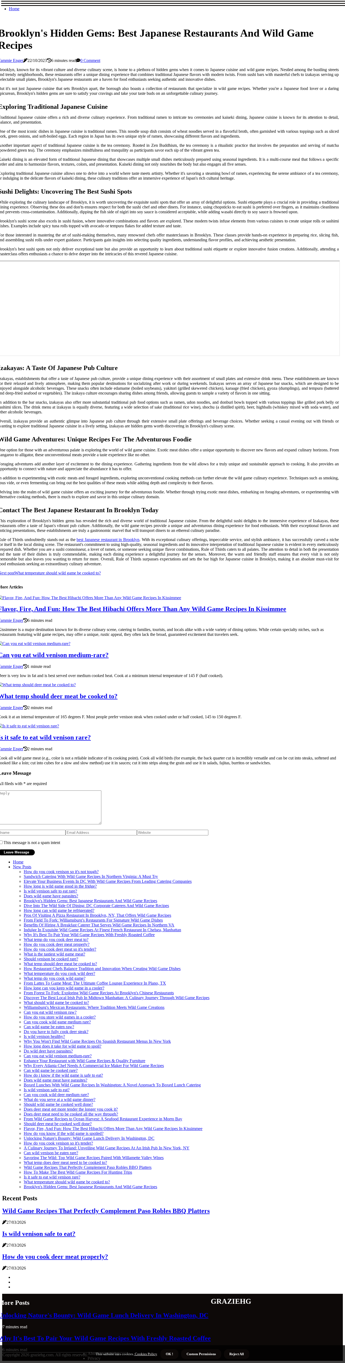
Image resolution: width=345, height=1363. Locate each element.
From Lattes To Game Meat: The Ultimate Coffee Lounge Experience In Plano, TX (95, 983)
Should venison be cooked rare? (51, 959)
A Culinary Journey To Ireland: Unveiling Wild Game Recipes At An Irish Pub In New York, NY (106, 1148)
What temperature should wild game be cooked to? (67, 1182)
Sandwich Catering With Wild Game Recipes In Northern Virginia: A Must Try (91, 876)
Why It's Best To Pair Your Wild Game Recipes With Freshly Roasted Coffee (89, 934)
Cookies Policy (145, 1354)
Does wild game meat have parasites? (55, 1080)
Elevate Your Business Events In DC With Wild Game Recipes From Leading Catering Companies (108, 881)
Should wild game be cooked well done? (58, 1104)
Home (14, 8)
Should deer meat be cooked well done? (58, 1123)
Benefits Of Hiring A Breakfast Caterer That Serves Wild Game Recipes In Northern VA (99, 925)
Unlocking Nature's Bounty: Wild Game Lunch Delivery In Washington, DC (89, 1138)
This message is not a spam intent (32, 842)
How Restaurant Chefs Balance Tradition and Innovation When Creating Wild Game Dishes (102, 968)
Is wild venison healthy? (44, 1036)
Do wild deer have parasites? (48, 1051)
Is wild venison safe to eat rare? (50, 891)
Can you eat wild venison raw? (50, 1012)
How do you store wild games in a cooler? (60, 1017)
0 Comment (90, 60)
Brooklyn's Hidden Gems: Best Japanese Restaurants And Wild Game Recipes (90, 900)
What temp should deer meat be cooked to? (60, 963)
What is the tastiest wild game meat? (54, 954)
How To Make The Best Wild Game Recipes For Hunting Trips (78, 1172)
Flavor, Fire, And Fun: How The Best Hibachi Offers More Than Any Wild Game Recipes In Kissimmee (113, 1128)
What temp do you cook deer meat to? (56, 939)
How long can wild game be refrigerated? (59, 910)
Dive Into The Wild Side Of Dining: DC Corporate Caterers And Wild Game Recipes (96, 905)
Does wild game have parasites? (51, 896)
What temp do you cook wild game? (54, 978)
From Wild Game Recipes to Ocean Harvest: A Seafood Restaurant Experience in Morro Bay (103, 1119)
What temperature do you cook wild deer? (59, 973)
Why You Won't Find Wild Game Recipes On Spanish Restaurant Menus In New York (97, 1041)
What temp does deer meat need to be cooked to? (65, 1162)
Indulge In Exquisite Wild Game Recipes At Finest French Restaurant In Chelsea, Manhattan (102, 930)
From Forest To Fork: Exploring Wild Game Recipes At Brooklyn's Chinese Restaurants (99, 993)
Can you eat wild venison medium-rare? (58, 1056)
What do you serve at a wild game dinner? (59, 1099)
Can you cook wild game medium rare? (57, 1022)
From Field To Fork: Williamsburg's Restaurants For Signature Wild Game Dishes (93, 920)
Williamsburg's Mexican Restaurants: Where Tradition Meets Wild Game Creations (94, 1007)
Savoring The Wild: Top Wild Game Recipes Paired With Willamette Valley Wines (94, 1157)
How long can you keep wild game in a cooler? (64, 988)
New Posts (22, 866)
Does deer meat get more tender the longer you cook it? (71, 1109)
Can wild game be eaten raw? (49, 1026)
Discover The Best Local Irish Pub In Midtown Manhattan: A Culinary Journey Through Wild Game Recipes (116, 997)
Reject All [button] (236, 1354)
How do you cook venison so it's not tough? (61, 871)
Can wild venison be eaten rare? (51, 1153)
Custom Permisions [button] (201, 1354)
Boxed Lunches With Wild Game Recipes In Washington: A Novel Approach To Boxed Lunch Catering (112, 1085)
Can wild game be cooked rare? (51, 1070)
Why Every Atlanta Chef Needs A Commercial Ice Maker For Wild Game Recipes (94, 1065)
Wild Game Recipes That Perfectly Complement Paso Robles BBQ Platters (87, 1167)
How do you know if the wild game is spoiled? (64, 1133)
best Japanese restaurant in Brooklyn (108, 539)
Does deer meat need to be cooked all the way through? (71, 1114)
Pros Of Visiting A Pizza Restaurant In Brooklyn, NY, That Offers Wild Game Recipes (97, 915)
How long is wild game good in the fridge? (60, 886)
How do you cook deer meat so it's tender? (60, 949)
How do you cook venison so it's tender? (58, 1143)
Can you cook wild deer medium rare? (56, 1094)
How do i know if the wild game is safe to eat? (63, 1075)
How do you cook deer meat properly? (56, 944)
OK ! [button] (169, 1354)
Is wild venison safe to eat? (47, 1089)
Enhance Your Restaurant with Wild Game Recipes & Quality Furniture (84, 1060)
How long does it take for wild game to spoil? (62, 1046)
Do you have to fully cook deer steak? (56, 1031)
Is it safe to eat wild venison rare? (52, 1177)
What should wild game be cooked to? (56, 1002)
